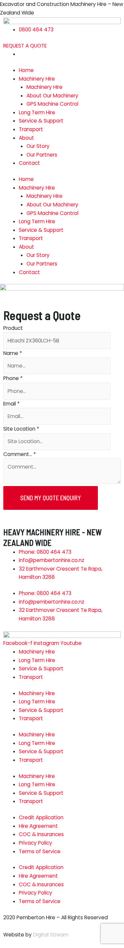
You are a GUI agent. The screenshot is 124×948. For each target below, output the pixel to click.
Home (26, 70)
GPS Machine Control (52, 103)
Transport (31, 129)
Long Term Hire (37, 112)
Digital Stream (50, 934)
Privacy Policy (35, 842)
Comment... (19, 454)
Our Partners (41, 154)
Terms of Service (40, 851)
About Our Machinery (52, 95)
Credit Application (41, 817)
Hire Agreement (38, 826)
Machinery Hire (37, 78)
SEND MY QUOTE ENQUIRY (50, 498)
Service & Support (41, 120)
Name (12, 353)
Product (13, 328)
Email (11, 403)
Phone (13, 378)
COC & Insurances (41, 834)
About (26, 137)
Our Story (38, 146)
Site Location (21, 428)
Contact (29, 162)
